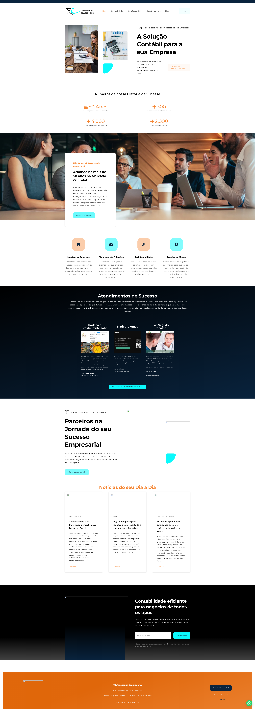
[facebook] (217, 699)
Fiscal (159, 517)
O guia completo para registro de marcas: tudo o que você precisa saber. (127, 525)
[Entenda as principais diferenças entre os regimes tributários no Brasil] (171, 496)
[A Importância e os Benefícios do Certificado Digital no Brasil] (83, 496)
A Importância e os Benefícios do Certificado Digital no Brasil (82, 525)
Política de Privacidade (221, 695)
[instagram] (221, 699)
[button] (249, 703)
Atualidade (73, 517)
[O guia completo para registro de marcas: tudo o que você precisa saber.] (127, 496)
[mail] (224, 699)
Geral (79, 517)
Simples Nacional (168, 517)
